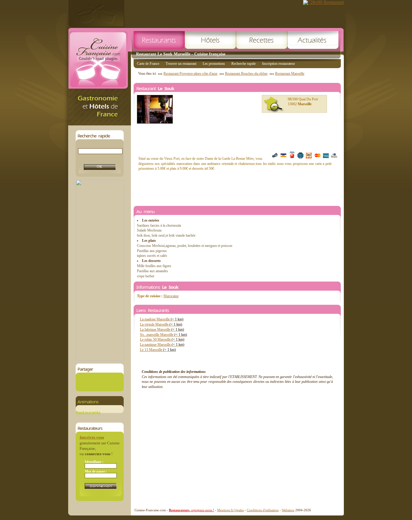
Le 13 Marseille (158, 350)
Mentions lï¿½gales (230, 510)
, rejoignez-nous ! (191, 510)
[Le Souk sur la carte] (274, 104)
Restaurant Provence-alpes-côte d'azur (190, 73)
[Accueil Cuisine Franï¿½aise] (99, 123)
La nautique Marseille (162, 344)
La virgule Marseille (161, 324)
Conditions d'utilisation (263, 510)
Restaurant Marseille (289, 73)
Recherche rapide (243, 63)
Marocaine (171, 296)
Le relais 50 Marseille (162, 339)
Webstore (288, 510)
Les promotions (214, 63)
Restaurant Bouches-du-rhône (246, 73)
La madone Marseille (161, 319)
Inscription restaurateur (278, 63)
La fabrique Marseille (162, 329)
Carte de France (148, 63)
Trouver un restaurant (181, 63)
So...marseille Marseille (163, 334)
